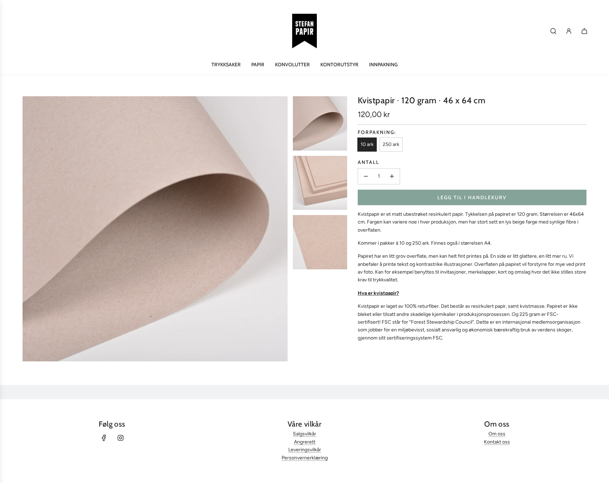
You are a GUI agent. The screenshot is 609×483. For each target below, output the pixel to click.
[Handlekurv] (584, 31)
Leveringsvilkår (304, 450)
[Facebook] (104, 438)
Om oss (496, 434)
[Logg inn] (569, 31)
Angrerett (304, 442)
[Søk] (553, 31)
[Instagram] (120, 438)
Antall (368, 162)
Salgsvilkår (304, 434)
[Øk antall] (392, 176)
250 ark (391, 144)
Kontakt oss (497, 442)
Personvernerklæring (305, 458)
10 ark (367, 144)
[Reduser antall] (366, 176)
